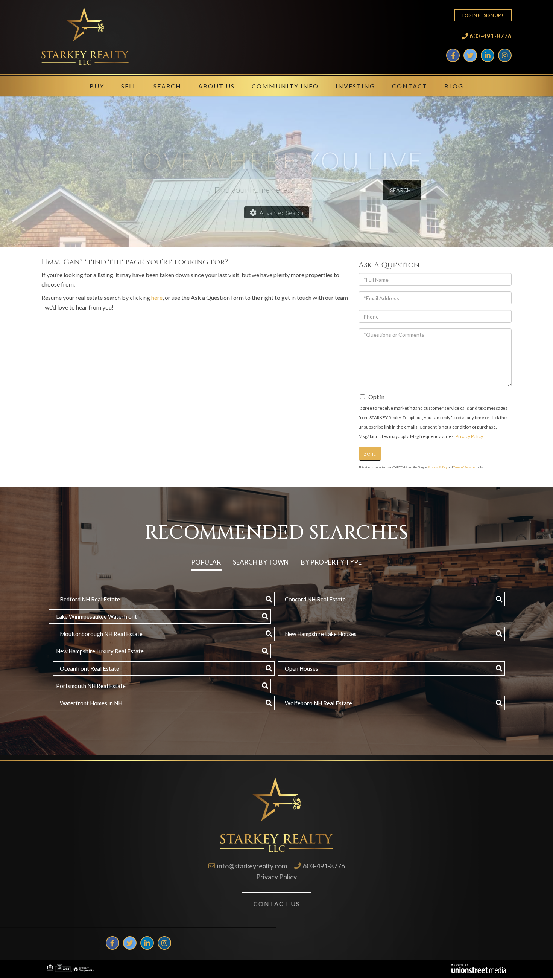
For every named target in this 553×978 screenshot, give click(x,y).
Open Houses (301, 668)
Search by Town (261, 562)
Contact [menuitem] (409, 86)
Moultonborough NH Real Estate (101, 633)
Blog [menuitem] (453, 86)
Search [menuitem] (167, 86)
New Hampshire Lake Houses (321, 633)
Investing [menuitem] (355, 86)
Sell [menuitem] (129, 86)
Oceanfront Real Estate (89, 668)
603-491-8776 (490, 36)
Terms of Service (464, 467)
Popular (206, 562)
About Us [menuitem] (216, 86)
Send (370, 453)
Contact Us (277, 903)
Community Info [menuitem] (285, 86)
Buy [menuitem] (97, 86)
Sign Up (492, 15)
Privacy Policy (469, 436)
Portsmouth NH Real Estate (91, 685)
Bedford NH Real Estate (90, 599)
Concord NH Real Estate (315, 599)
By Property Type (331, 562)
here (157, 297)
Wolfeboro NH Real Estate (318, 703)
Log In (469, 15)
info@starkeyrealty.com (252, 866)
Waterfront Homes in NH (91, 703)
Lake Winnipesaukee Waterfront (96, 616)
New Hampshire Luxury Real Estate (100, 651)
